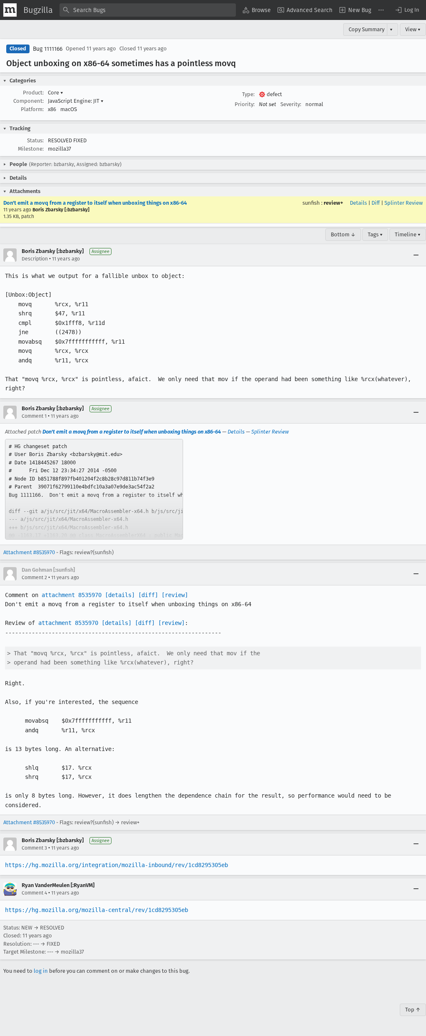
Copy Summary (366, 29)
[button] (407, 10)
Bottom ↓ (343, 234)
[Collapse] (416, 255)
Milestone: (31, 149)
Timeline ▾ (408, 234)
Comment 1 (34, 416)
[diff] (148, 595)
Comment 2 (34, 577)
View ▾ (413, 29)
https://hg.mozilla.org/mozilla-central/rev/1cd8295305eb (96, 910)
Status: (35, 140)
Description (35, 259)
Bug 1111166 (47, 48)
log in (41, 971)
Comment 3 (34, 848)
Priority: (245, 104)
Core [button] (55, 92)
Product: (33, 92)
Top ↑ (413, 1009)
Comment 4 (34, 893)
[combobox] (147, 10)
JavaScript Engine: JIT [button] (76, 101)
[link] (94, 489)
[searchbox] (147, 10)
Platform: (32, 109)
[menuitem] (256, 10)
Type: (248, 94)
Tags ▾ (375, 234)
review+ (333, 203)
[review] (174, 595)
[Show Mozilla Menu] (10, 10)
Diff (376, 203)
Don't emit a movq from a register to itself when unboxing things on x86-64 (95, 203)
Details (358, 203)
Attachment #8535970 (29, 552)
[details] (120, 595)
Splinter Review (403, 203)
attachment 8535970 (72, 595)
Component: (28, 101)
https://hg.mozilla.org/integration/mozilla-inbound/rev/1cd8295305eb (116, 865)
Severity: (290, 104)
